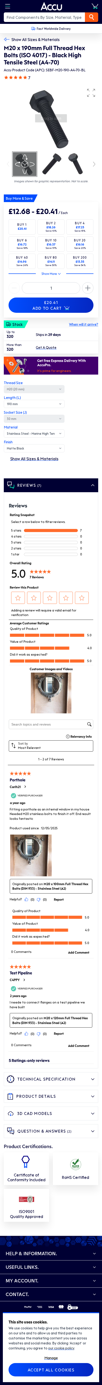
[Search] (91, 17)
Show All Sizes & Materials (35, 39)
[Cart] (95, 6)
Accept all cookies (51, 1369)
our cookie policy (61, 1348)
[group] (51, 118)
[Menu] (7, 6)
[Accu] (51, 6)
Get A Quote (46, 347)
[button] (91, 93)
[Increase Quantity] (14, 288)
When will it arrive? (83, 324)
